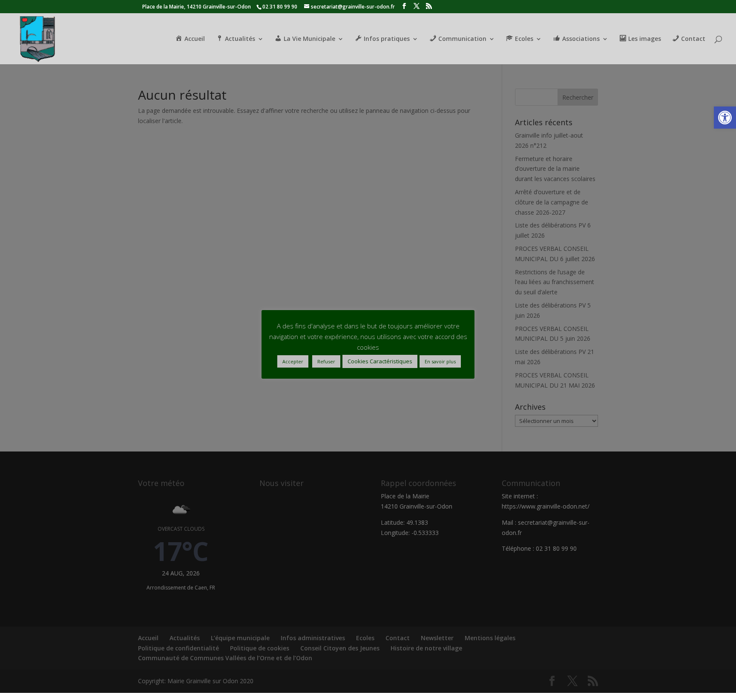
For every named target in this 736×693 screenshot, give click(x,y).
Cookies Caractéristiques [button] (380, 361)
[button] (725, 117)
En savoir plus (440, 361)
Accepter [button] (292, 361)
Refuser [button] (326, 361)
